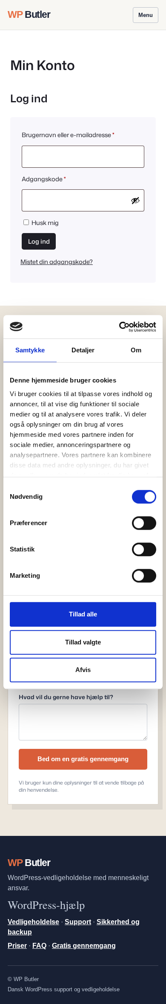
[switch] (144, 523)
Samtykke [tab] (30, 350)
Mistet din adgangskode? (56, 261)
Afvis (83, 669)
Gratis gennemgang (84, 945)
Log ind (39, 241)
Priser (17, 945)
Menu (145, 15)
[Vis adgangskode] (135, 200)
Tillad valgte (83, 642)
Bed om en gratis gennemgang (83, 758)
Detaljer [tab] (83, 350)
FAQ (39, 945)
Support (78, 921)
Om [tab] (136, 350)
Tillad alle (83, 614)
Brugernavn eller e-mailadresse (82, 134)
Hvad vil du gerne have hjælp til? (66, 697)
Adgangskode (57, 178)
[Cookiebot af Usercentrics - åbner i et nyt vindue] (119, 326)
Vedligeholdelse (33, 921)
